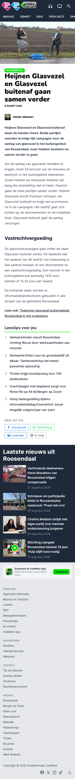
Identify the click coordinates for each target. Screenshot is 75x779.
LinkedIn (18, 435)
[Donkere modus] (70, 772)
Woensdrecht (11, 716)
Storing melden (12, 675)
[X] (48, 772)
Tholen (7, 738)
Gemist (25, 17)
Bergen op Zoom (13, 705)
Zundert (8, 749)
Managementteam (14, 615)
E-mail (39, 435)
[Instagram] (54, 772)
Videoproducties (13, 651)
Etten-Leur (9, 711)
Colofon (8, 604)
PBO (6, 610)
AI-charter (9, 626)
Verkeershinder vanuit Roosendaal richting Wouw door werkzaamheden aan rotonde (40, 342)
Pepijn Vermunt (23, 117)
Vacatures (9, 681)
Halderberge (11, 727)
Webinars (9, 656)
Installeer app (11, 631)
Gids (39, 17)
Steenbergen (11, 732)
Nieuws (8, 17)
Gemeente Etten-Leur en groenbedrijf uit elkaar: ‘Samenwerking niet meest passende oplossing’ (39, 360)
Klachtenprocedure (15, 686)
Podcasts (56, 17)
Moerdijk (8, 722)
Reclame (8, 645)
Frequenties (10, 621)
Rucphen (8, 743)
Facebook (19, 427)
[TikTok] (60, 772)
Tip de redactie (12, 670)
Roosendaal (14, 70)
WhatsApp (44, 427)
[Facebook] (42, 772)
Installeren (61, 571)
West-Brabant (11, 754)
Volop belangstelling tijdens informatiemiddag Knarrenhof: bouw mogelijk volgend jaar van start (36, 404)
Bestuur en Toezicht (15, 599)
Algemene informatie (16, 594)
